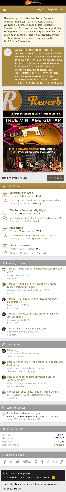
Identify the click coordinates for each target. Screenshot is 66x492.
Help (38, 477)
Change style (24, 473)
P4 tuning (14, 253)
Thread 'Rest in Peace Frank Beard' (26, 328)
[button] (4, 9)
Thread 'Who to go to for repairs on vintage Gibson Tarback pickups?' (31, 285)
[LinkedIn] (23, 462)
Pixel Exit (17, 488)
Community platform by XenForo (31, 484)
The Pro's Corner (19, 245)
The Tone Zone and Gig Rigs (27, 210)
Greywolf (41, 253)
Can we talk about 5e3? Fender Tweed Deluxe (32, 235)
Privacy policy (27, 477)
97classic (59, 444)
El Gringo (37, 203)
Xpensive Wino (39, 238)
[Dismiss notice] (61, 18)
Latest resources (15, 407)
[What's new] (62, 9)
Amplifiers (16, 227)
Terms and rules (10, 477)
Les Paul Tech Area (21, 192)
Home (46, 477)
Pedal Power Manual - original (24, 413)
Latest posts (13, 344)
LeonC (36, 220)
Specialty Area (11, 186)
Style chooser (9, 473)
